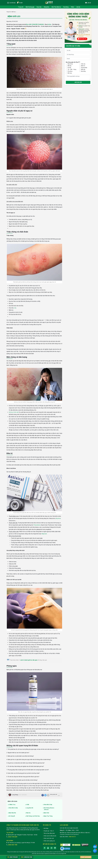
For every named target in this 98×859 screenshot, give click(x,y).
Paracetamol (37, 525)
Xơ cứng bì (12, 816)
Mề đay (69, 65)
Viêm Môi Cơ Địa (13, 808)
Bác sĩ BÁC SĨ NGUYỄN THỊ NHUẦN (35, 24)
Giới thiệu (46, 828)
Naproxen (44, 533)
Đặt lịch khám (86, 857)
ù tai (15, 308)
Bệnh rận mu (12, 813)
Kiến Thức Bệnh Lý (56, 7)
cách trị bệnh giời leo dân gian (28, 660)
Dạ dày (69, 67)
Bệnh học (14, 11)
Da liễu (49, 24)
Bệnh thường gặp (30, 7)
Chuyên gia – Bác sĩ (49, 831)
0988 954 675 (72, 836)
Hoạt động (66, 7)
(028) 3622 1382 (12, 844)
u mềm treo (12, 804)
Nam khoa (70, 64)
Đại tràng (83, 71)
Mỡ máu (70, 73)
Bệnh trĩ (83, 65)
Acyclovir (58, 518)
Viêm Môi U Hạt (48, 804)
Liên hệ (78, 7)
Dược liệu (39, 7)
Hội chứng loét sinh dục (33, 816)
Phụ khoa (70, 71)
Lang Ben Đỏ (29, 808)
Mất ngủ (83, 69)
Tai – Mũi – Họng (72, 69)
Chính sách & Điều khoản (50, 836)
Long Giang (15, 794)
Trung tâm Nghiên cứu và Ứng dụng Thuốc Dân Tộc (49, 2)
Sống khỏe (46, 7)
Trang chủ (20, 7)
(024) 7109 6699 (12, 837)
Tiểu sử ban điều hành (49, 833)
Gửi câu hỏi (78, 82)
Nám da (28, 813)
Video (72, 7)
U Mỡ (27, 804)
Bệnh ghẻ (46, 813)
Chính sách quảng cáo (49, 840)
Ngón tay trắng (48, 816)
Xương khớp (84, 67)
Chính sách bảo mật (49, 838)
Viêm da (83, 64)
